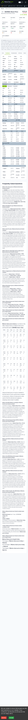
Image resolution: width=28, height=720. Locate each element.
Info (3, 53)
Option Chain (11, 6)
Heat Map (19, 6)
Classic (4, 86)
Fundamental (14, 53)
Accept (11, 717)
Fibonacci (10, 86)
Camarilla (15, 86)
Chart (25, 53)
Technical (7, 53)
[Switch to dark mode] (21, 2)
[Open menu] (25, 2)
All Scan (20, 53)
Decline (4, 717)
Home (2, 8)
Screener (4, 6)
